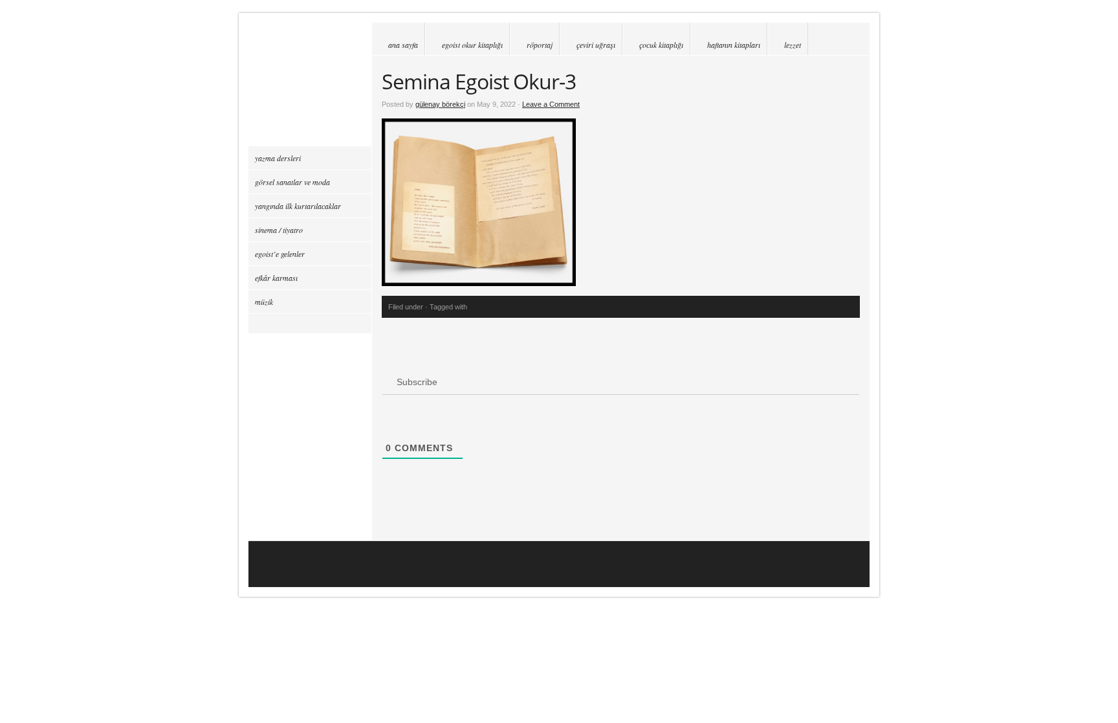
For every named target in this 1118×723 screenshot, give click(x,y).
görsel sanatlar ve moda (292, 182)
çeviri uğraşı (595, 44)
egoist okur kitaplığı (472, 44)
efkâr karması (276, 278)
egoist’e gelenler (280, 254)
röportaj (540, 44)
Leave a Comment (551, 104)
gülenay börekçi (440, 104)
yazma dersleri (278, 158)
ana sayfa (403, 44)
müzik (264, 301)
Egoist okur (309, 84)
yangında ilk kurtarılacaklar (298, 206)
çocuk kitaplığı (661, 44)
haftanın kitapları (733, 44)
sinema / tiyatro (279, 230)
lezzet (792, 44)
